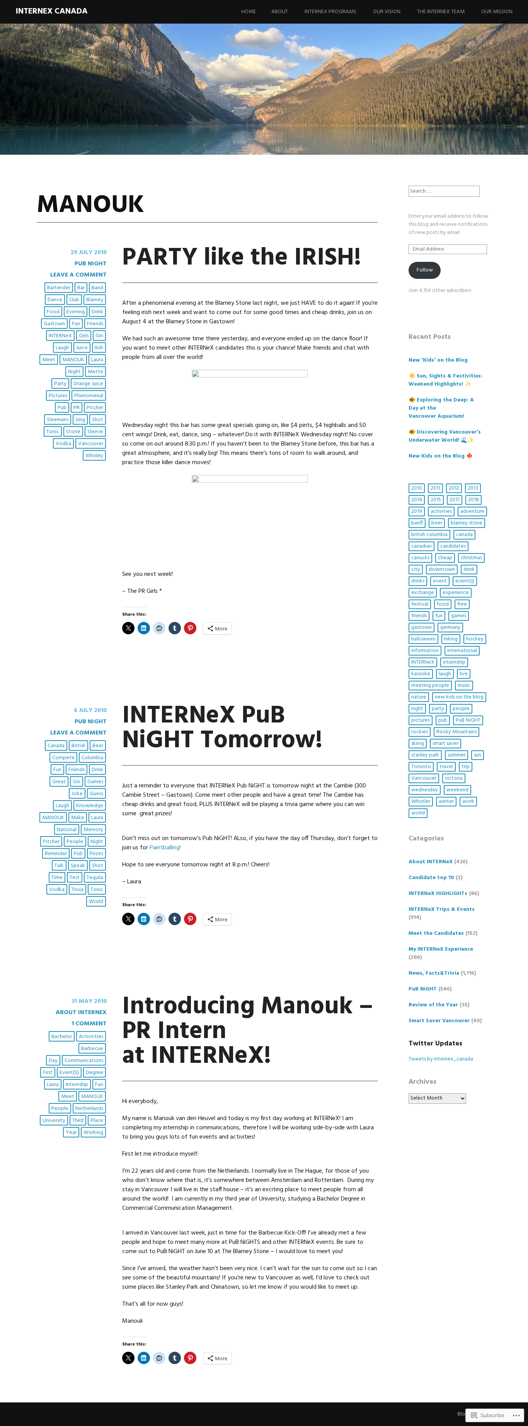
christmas (471, 557)
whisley (94, 455)
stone (73, 431)
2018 (473, 499)
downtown (442, 569)
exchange (422, 592)
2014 (416, 499)
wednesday (424, 790)
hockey (475, 639)
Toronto (421, 766)
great (59, 781)
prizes (96, 853)
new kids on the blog (459, 697)
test (75, 877)
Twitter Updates (435, 1043)
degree (94, 1072)
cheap (445, 557)
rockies (419, 732)
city (415, 569)
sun (477, 755)
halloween (423, 639)
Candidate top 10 (431, 877)
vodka (63, 443)
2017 (455, 499)
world (96, 901)
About (279, 11)
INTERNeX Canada (51, 11)
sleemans (57, 419)
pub (62, 407)
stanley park (425, 755)
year (71, 1132)
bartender (58, 287)
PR (76, 407)
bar (81, 287)
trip (466, 766)
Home (248, 11)
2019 (416, 511)
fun (76, 323)
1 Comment (89, 1024)
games (95, 781)
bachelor (61, 1036)
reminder (56, 853)
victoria (454, 778)
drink (97, 311)
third (77, 1120)
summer (456, 755)
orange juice (88, 383)
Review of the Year (433, 1005)
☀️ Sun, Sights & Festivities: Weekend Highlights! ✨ (445, 380)
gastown (54, 323)
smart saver (445, 743)
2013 (473, 488)
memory (93, 829)
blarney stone (466, 523)
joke (77, 793)
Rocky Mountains (456, 732)
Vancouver (90, 443)
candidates (453, 546)
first (48, 1072)
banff (417, 523)
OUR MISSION (497, 11)
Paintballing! (165, 848)
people (74, 841)
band (97, 287)
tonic (52, 431)
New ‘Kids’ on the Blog (438, 360)
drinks (417, 581)
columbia (92, 757)
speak (78, 865)
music (464, 685)
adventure (472, 511)
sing (80, 419)
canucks (420, 557)
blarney (94, 299)
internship (77, 1084)
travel (446, 766)
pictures (58, 395)
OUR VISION (386, 11)
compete (63, 757)
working (93, 1132)
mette (95, 371)
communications (84, 1060)
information (425, 650)
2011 (435, 488)
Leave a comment (78, 275)
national (67, 829)
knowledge (89, 805)
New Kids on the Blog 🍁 (441, 456)
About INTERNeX (81, 1013)
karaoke (420, 673)
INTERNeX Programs (330, 11)
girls (84, 335)
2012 (454, 488)
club (74, 299)
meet (48, 359)
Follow (425, 270)
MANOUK (73, 359)
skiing (417, 743)
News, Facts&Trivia (434, 973)
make (77, 817)
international (462, 650)
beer (97, 745)
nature (418, 697)
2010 (416, 488)
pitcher (95, 407)
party (60, 383)
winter (446, 801)
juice (82, 347)
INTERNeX (60, 335)
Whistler (420, 801)
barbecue (92, 1048)
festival (419, 604)
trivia (77, 889)
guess (96, 793)
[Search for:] (444, 191)
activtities (91, 1036)
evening (75, 311)
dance (55, 299)
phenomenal (88, 395)
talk (59, 865)
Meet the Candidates (436, 933)
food (53, 311)
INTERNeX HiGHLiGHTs (438, 893)
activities (441, 511)
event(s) (69, 1072)
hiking (451, 639)
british (78, 745)
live (464, 673)
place (96, 1120)
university (54, 1120)
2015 (436, 499)
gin (99, 335)
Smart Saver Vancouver (439, 1020)
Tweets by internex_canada (441, 1059)
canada (56, 745)
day (53, 1060)
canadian (421, 546)
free (462, 604)
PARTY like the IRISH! (241, 258)
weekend (457, 790)
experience (456, 592)
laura (97, 359)
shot (97, 419)
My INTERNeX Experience (441, 949)
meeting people (430, 685)
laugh (62, 347)
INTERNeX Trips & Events (442, 909)
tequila (95, 877)
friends (95, 323)
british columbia (429, 534)
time (57, 877)
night (74, 371)
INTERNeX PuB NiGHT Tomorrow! (222, 728)
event (440, 581)
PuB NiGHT (91, 264)
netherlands (89, 1108)
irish (99, 347)
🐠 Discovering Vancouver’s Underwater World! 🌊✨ (445, 436)
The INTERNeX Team (441, 11)
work (468, 801)
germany (450, 627)
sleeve (95, 431)
